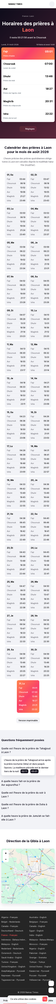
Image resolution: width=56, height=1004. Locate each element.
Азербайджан (8, 971)
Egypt (32, 931)
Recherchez (52, 4)
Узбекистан (35, 980)
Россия (32, 975)
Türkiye (32, 962)
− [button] (6, 859)
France (4, 935)
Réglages (30, 128)
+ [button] (6, 853)
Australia (33, 917)
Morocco (33, 944)
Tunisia (4, 962)
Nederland (6, 948)
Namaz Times (15, 4)
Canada (4, 926)
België (4, 922)
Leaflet (38, 902)
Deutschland (7, 931)
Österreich (6, 953)
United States (35, 966)
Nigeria (32, 948)
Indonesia (5, 939)
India (31, 935)
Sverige (33, 957)
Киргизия (5, 975)
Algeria (4, 917)
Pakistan (33, 953)
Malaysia (33, 939)
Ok (45, 999)
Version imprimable (28, 720)
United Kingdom (8, 966)
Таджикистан (8, 980)
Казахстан (34, 971)
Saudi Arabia (7, 957)
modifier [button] (30, 165)
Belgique (33, 922)
